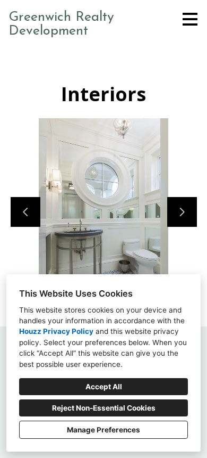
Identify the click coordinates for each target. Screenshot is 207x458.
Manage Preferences (103, 430)
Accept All (103, 386)
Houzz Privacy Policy (56, 331)
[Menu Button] (190, 19)
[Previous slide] (25, 212)
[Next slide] (182, 212)
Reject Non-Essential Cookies (104, 408)
